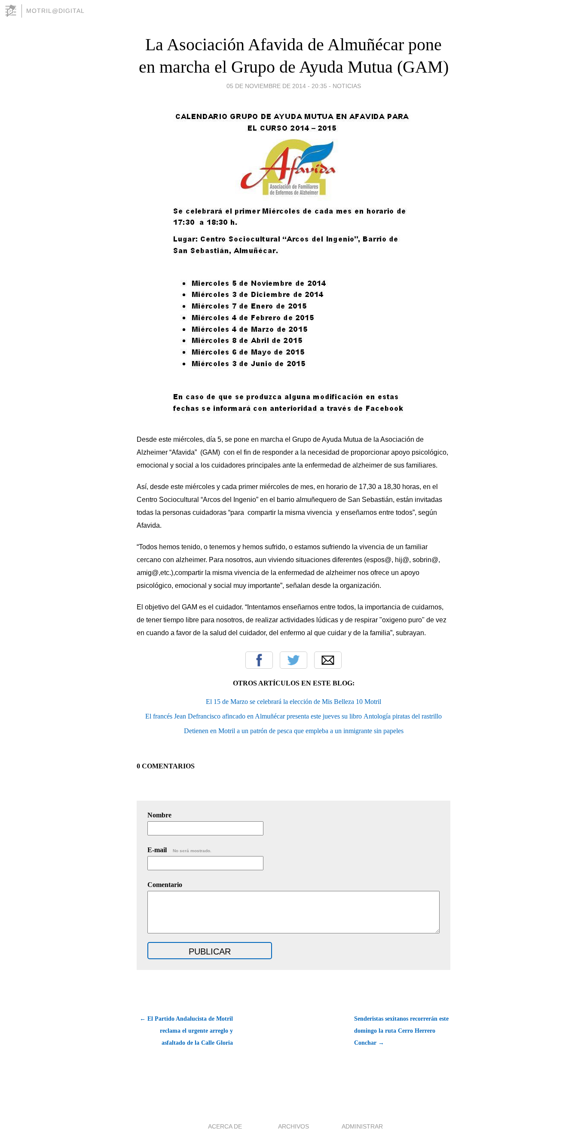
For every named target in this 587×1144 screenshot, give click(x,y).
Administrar (362, 1126)
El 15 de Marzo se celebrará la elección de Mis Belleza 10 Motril (293, 701)
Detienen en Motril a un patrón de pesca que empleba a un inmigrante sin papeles (294, 730)
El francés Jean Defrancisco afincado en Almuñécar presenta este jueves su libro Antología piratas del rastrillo (293, 716)
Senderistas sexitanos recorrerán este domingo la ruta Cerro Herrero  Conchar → (401, 1031)
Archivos (293, 1126)
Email (328, 660)
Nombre (159, 815)
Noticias (347, 86)
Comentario (164, 884)
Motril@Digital (55, 10)
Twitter (293, 660)
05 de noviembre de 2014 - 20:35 (276, 86)
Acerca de (225, 1126)
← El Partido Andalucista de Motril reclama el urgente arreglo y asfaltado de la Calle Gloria (186, 1031)
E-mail (179, 849)
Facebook (259, 660)
